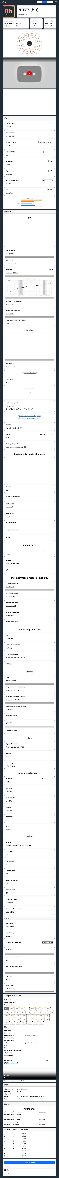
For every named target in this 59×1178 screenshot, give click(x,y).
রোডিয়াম (7, 1166)
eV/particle (11, 263)
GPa (9, 791)
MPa (8, 782)
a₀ (9, 936)
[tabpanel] (29, 1045)
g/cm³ (9, 193)
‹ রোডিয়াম (3, 2)
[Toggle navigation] (56, 2)
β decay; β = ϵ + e (12, 1063)
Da (31, 1035)
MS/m (9, 648)
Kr (7, 406)
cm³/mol (10, 136)
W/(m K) (10, 587)
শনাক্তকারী (6, 1174)
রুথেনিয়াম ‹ (39, 2)
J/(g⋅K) (10, 615)
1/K (10, 596)
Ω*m (16, 657)
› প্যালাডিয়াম (50, 2)
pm (8, 126)
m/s (9, 829)
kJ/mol (9, 254)
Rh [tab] (7, 1008)
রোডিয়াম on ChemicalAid (29, 1162)
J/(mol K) (11, 606)
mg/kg (42, 1112)
